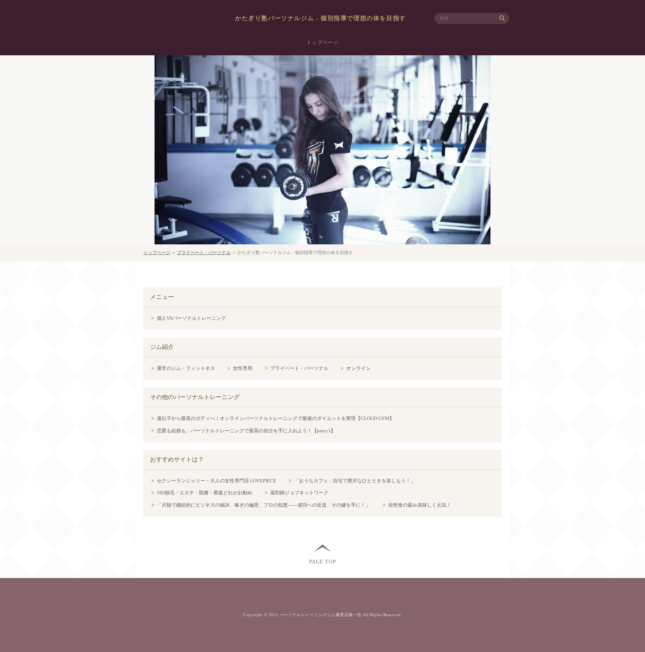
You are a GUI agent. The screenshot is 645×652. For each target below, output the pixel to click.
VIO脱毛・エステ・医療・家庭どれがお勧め (204, 492)
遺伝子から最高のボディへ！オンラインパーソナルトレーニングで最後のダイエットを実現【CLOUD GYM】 (275, 418)
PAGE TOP (322, 561)
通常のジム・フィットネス (186, 368)
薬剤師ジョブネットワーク (299, 492)
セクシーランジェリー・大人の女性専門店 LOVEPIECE (216, 480)
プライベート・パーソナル (204, 252)
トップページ (322, 42)
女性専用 (242, 368)
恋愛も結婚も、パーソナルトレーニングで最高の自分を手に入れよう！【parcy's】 (246, 430)
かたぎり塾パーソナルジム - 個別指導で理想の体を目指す (320, 18)
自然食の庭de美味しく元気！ (419, 505)
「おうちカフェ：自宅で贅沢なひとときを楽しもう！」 (354, 480)
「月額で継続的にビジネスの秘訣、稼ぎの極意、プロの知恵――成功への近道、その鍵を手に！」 (263, 505)
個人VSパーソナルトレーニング (191, 318)
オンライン (358, 368)
